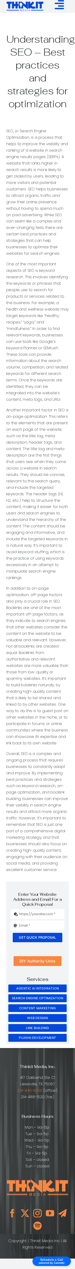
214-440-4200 (30, 1090)
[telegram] (62, 1213)
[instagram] (37, 1213)
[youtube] (50, 1213)
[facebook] (12, 1213)
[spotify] (37, 1226)
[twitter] (25, 1213)
